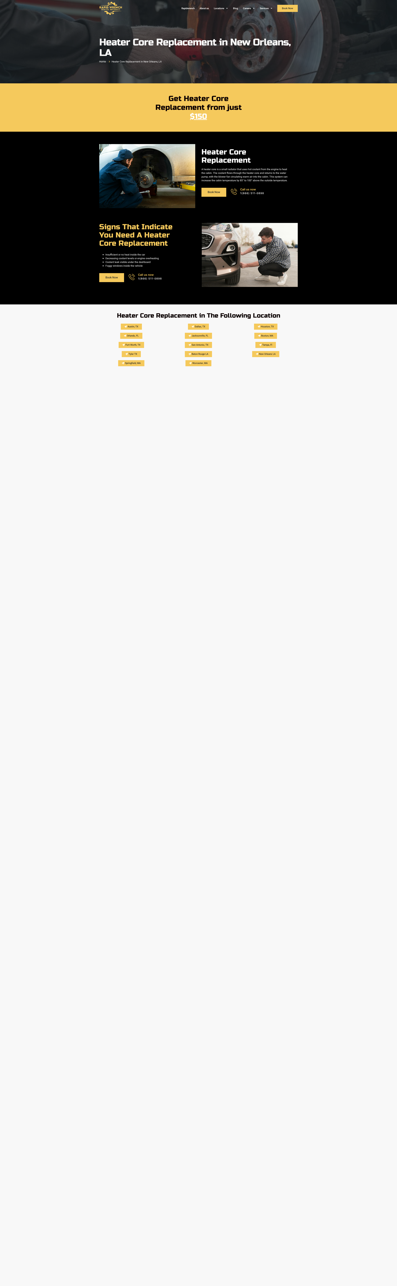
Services (264, 8)
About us (204, 8)
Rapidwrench (188, 8)
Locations (219, 8)
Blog (235, 8)
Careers (247, 8)
